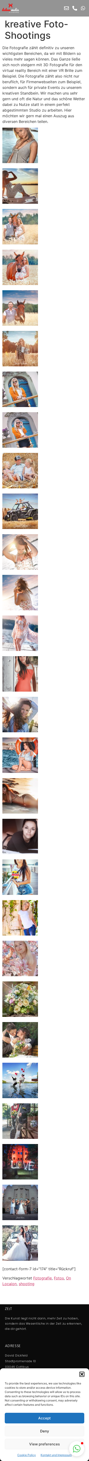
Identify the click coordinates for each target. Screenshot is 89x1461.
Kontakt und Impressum (56, 1455)
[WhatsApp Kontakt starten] (83, 8)
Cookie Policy (26, 1455)
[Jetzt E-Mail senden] (66, 8)
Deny (44, 1431)
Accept (44, 1418)
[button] (82, 1374)
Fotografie (42, 1278)
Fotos (59, 1278)
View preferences (44, 1444)
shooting (26, 1283)
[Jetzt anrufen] (74, 8)
